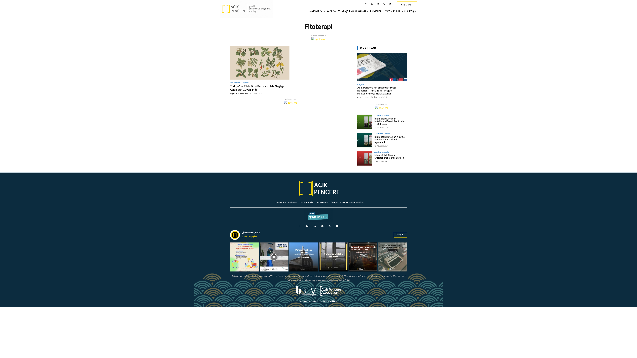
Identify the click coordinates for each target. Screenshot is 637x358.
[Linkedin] (378, 4)
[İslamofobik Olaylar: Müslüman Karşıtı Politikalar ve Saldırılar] (364, 122)
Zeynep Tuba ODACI (239, 93)
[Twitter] (384, 4)
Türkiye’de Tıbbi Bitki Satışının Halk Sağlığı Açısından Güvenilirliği (257, 88)
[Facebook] (366, 4)
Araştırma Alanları (382, 115)
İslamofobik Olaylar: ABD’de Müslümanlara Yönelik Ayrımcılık (389, 140)
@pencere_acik (251, 233)
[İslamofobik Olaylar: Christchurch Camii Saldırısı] (364, 158)
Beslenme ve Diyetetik (240, 83)
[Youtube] (390, 4)
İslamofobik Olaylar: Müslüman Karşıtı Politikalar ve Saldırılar (389, 121)
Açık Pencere (363, 97)
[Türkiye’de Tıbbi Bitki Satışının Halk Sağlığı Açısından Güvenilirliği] (259, 63)
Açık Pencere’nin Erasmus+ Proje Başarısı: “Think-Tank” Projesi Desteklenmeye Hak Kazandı (376, 90)
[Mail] (322, 226)
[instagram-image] (244, 256)
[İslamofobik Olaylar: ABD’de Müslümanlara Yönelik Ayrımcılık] (364, 140)
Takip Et (400, 235)
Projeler (361, 84)
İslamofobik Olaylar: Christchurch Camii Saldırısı (389, 156)
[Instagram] (372, 4)
